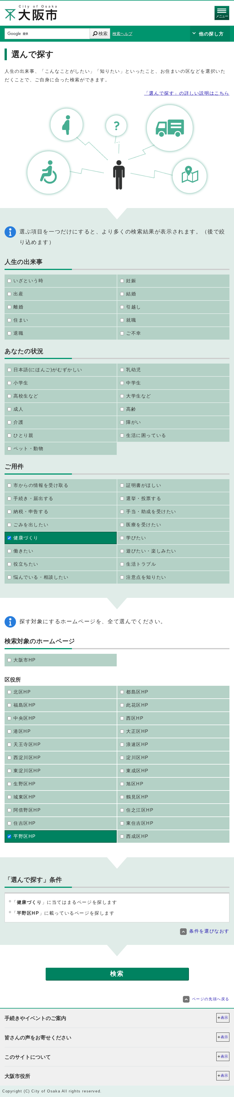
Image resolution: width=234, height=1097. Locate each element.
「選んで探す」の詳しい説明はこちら (186, 93)
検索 (103, 33)
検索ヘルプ (122, 34)
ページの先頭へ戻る (210, 999)
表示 (224, 1017)
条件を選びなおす (209, 931)
